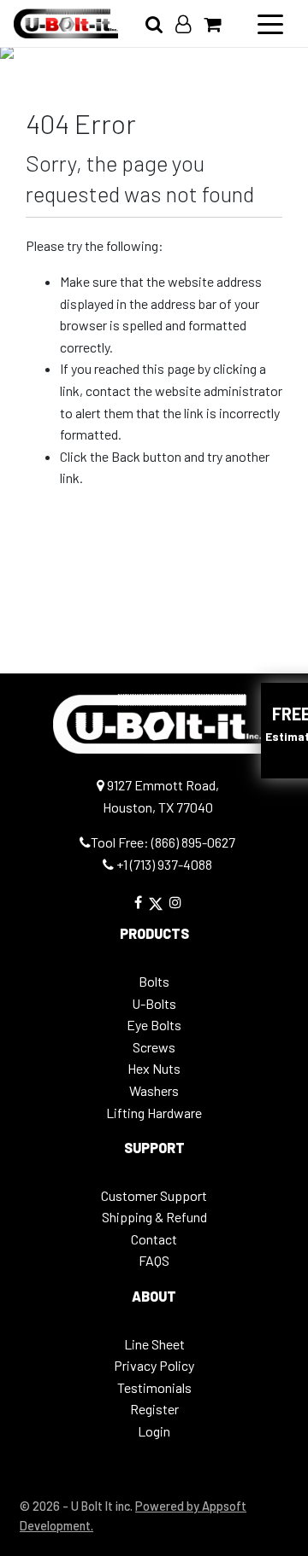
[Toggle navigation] (270, 23)
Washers (154, 1090)
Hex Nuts (154, 1068)
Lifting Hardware (154, 1112)
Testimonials (154, 1387)
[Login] (189, 23)
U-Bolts (154, 1003)
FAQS (154, 1260)
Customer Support (154, 1195)
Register (154, 1409)
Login (154, 1431)
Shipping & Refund (154, 1217)
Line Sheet (154, 1344)
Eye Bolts (154, 1025)
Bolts (154, 981)
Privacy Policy (154, 1365)
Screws (154, 1047)
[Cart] (219, 23)
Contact (154, 1239)
